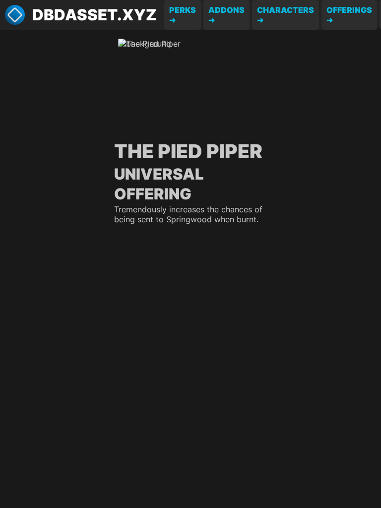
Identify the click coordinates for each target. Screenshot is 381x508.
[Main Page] (15, 15)
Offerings (349, 10)
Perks (182, 10)
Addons (226, 10)
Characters (285, 10)
